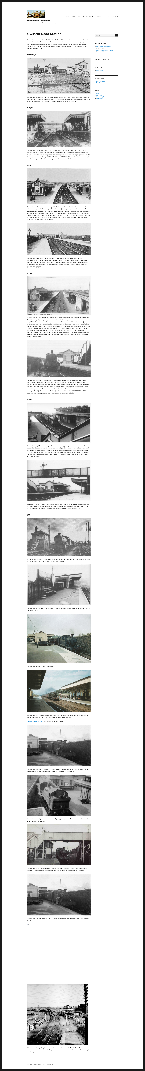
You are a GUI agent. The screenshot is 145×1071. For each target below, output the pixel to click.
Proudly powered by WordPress (45, 1064)
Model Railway (75, 16)
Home (67, 16)
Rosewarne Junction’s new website (104, 50)
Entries (99, 95)
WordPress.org (100, 98)
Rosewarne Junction (38, 20)
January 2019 (99, 70)
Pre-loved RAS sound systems (103, 46)
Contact (115, 16)
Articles (99, 16)
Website (98, 82)
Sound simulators (100, 81)
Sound (107, 16)
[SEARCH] (116, 35)
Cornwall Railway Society (34, 721)
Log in (97, 93)
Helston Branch (88, 16)
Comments (100, 97)
